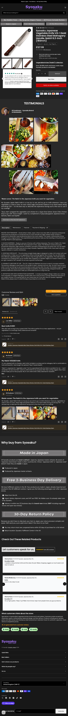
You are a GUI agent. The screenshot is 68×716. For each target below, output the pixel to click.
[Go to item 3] (24, 302)
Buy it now (51, 79)
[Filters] (50, 311)
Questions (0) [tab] (13, 311)
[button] (2, 7)
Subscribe (61, 711)
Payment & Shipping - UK (40, 227)
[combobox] (34, 13)
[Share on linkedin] (65, 339)
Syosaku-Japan (12, 647)
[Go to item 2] (15, 302)
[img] (39, 549)
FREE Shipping (47, 49)
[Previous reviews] (3, 79)
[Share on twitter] (62, 339)
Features (26, 227)
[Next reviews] (31, 79)
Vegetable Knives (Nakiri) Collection (49, 63)
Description (6, 228)
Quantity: (38, 70)
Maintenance (17, 227)
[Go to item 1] (6, 302)
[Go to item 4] (33, 302)
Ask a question (56, 295)
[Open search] (46, 311)
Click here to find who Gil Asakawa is (14, 220)
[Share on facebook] (59, 339)
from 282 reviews (48, 549)
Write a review (56, 291)
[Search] (64, 13)
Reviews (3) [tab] (5, 311)
